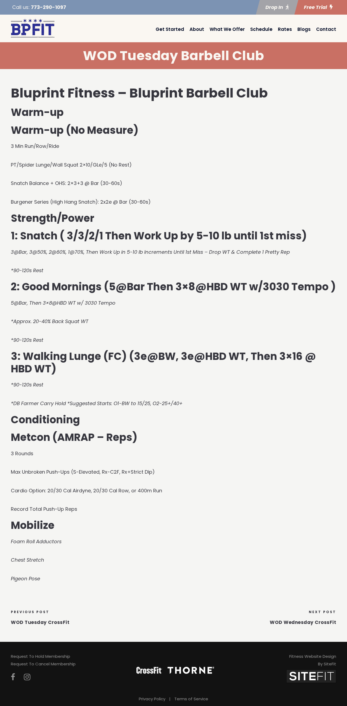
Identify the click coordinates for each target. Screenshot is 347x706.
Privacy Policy (152, 699)
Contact (326, 29)
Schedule (261, 29)
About (196, 29)
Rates (285, 29)
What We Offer (227, 29)
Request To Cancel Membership (43, 664)
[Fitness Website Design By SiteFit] (311, 676)
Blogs (304, 29)
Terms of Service (191, 699)
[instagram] (27, 677)
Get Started (170, 29)
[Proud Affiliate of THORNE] (191, 669)
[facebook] (13, 677)
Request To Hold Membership (40, 656)
